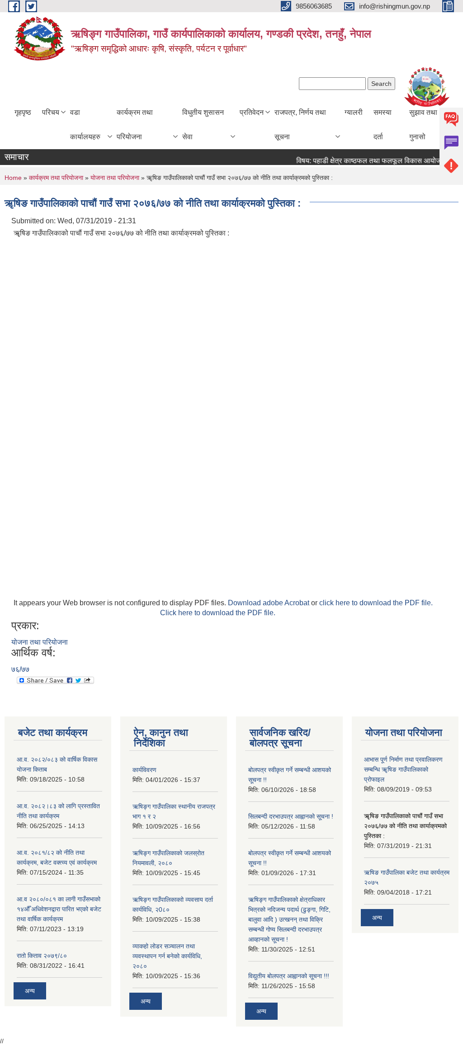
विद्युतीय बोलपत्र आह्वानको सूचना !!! (288, 976)
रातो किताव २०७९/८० (42, 955)
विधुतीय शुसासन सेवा (203, 124)
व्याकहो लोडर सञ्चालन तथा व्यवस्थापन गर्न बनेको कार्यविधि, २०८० (167, 956)
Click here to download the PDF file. (217, 613)
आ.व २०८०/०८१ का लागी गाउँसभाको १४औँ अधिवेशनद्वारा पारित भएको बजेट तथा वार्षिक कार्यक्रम (59, 909)
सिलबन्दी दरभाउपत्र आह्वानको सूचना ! (290, 816)
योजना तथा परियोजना (114, 177)
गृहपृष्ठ (22, 112)
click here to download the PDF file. (376, 603)
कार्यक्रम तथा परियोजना (135, 124)
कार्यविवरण (144, 769)
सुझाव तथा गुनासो (423, 124)
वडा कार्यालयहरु (85, 124)
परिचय (50, 112)
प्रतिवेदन (252, 112)
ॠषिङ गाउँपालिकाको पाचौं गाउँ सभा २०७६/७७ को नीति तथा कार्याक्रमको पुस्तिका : (405, 825)
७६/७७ (20, 669)
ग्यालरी (354, 112)
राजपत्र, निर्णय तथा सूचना (300, 124)
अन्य (30, 990)
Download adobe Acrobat (269, 603)
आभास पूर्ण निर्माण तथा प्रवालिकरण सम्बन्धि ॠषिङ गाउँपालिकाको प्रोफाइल (403, 769)
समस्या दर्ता (382, 124)
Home (13, 177)
